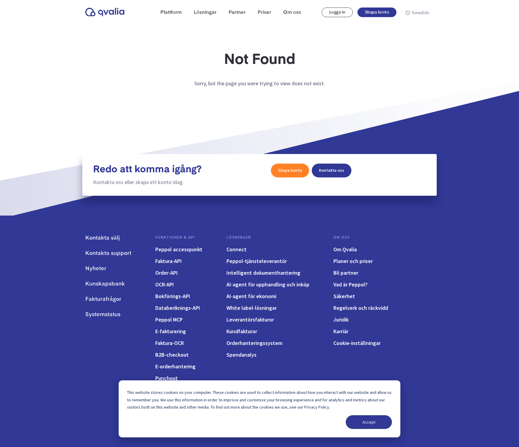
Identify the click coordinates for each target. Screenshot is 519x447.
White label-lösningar (251, 307)
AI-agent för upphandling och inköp (267, 284)
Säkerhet (344, 296)
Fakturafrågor (103, 299)
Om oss (341, 237)
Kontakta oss (331, 170)
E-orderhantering (175, 366)
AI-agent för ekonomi (251, 296)
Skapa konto (377, 12)
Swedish (420, 13)
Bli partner (345, 272)
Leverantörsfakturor (250, 319)
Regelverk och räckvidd (360, 307)
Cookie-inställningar (357, 343)
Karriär (340, 331)
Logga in (337, 12)
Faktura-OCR (169, 343)
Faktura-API (168, 261)
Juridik (341, 319)
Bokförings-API (172, 296)
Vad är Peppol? (350, 284)
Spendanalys (241, 354)
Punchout (166, 378)
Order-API (166, 272)
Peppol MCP (169, 319)
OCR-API (164, 284)
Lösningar (238, 237)
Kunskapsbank (105, 284)
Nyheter (95, 268)
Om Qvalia (345, 249)
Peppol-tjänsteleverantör (256, 261)
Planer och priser (353, 261)
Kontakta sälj (102, 238)
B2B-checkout (172, 354)
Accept (369, 422)
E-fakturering (170, 331)
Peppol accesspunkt (178, 249)
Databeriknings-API (177, 307)
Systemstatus (102, 314)
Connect (236, 249)
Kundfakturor (241, 331)
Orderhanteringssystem (254, 343)
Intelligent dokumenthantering (263, 272)
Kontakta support (108, 253)
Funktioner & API (175, 237)
